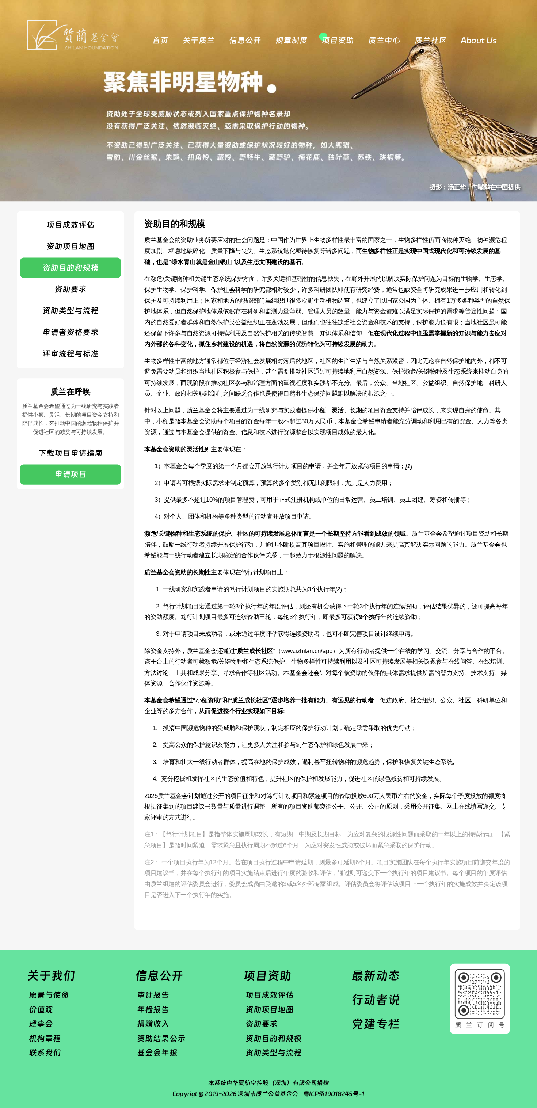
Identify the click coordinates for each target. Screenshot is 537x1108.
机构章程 (45, 1038)
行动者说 (375, 999)
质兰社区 (431, 40)
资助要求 (70, 289)
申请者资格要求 (70, 332)
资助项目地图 (70, 246)
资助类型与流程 (70, 311)
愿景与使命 (49, 995)
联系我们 (45, 1053)
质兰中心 (384, 40)
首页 (160, 40)
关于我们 (51, 975)
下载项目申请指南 (70, 453)
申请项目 (70, 475)
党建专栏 (375, 1023)
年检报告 (153, 1009)
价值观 (41, 1009)
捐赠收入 (153, 1024)
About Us (478, 40)
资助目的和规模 (70, 267)
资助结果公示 (161, 1038)
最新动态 (375, 975)
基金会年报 (157, 1053)
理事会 (41, 1024)
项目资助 (338, 40)
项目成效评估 (70, 225)
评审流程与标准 (70, 354)
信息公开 (245, 40)
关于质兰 (199, 40)
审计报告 (153, 995)
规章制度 (291, 40)
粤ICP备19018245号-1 (334, 1093)
